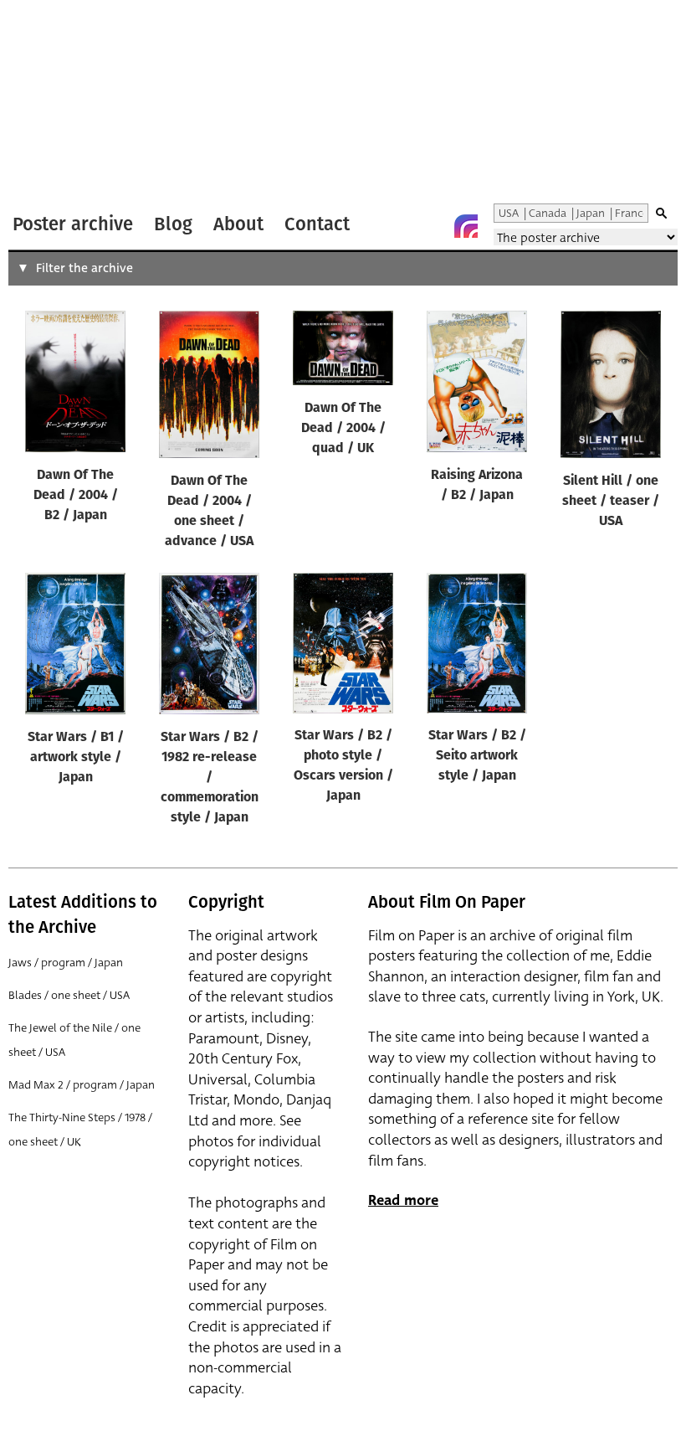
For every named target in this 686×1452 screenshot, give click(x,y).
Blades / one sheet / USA (69, 995)
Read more (403, 1200)
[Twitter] (399, 226)
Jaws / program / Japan (65, 963)
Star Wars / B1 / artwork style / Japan (76, 758)
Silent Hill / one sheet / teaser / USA (610, 501)
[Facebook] (432, 226)
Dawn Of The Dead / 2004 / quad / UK (343, 429)
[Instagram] (466, 226)
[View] (75, 385)
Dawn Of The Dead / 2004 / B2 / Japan (75, 496)
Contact (317, 224)
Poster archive (73, 224)
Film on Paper (52, 103)
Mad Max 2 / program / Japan (81, 1085)
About (238, 224)
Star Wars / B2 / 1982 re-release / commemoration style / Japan (210, 778)
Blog (173, 224)
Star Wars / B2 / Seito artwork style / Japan (477, 756)
